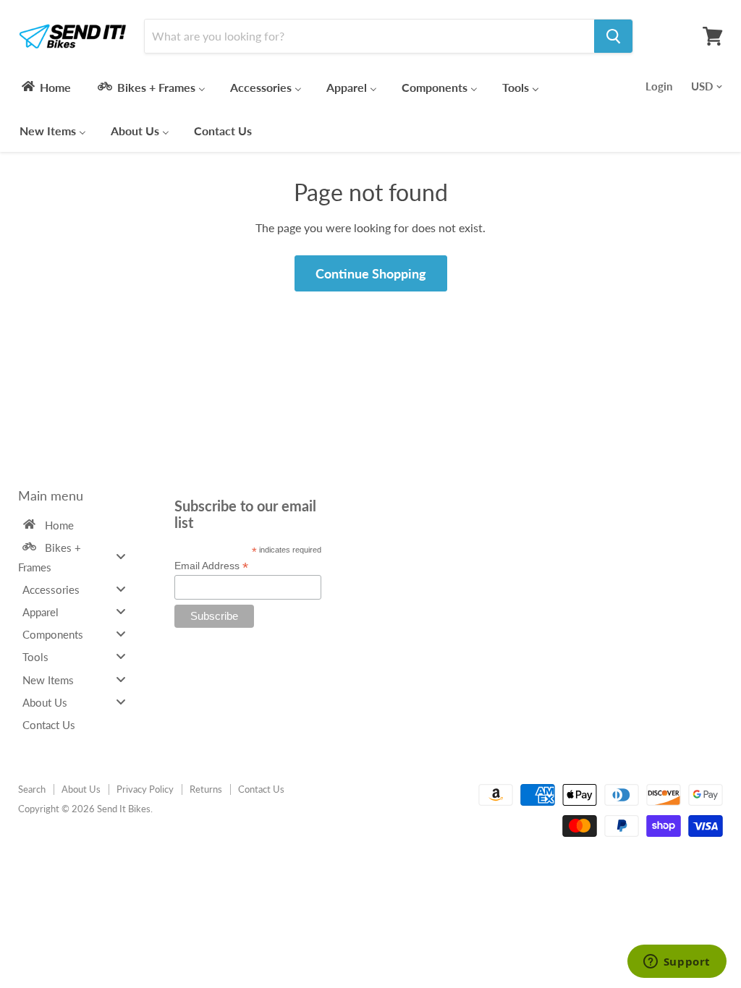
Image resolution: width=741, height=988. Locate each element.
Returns (206, 789)
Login (658, 86)
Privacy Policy (145, 789)
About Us (81, 789)
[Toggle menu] (120, 556)
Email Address (211, 566)
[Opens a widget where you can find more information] (677, 963)
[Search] (613, 36)
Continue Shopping (371, 273)
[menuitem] (45, 87)
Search (32, 789)
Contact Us (261, 789)
